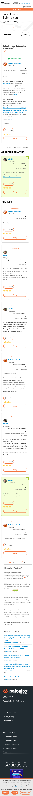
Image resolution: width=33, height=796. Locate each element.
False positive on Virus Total (12, 677)
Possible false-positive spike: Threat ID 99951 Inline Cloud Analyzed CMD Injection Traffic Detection (17, 666)
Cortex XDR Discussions (11, 642)
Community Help (9, 740)
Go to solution (16, 59)
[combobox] (9, 27)
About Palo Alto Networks (13, 701)
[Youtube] (13, 764)
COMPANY (8, 697)
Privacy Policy (19, 787)
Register (16, 3)
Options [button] (25, 34)
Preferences (25, 792)
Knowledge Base (9, 748)
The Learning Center (11, 744)
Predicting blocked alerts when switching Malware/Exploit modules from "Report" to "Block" (17, 638)
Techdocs (7, 752)
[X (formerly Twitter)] (7, 764)
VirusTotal (7, 34)
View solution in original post (12, 177)
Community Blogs (10, 736)
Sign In (21, 3)
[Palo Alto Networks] (16, 691)
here (15, 94)
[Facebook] (25, 764)
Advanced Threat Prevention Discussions (16, 671)
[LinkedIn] (19, 764)
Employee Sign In (27, 3)
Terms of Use (8, 721)
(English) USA (28, 6)
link (10, 119)
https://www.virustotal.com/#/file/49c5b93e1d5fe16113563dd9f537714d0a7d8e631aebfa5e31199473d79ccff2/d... (15, 110)
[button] (5, 793)
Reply (15, 138)
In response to (19, 163)
